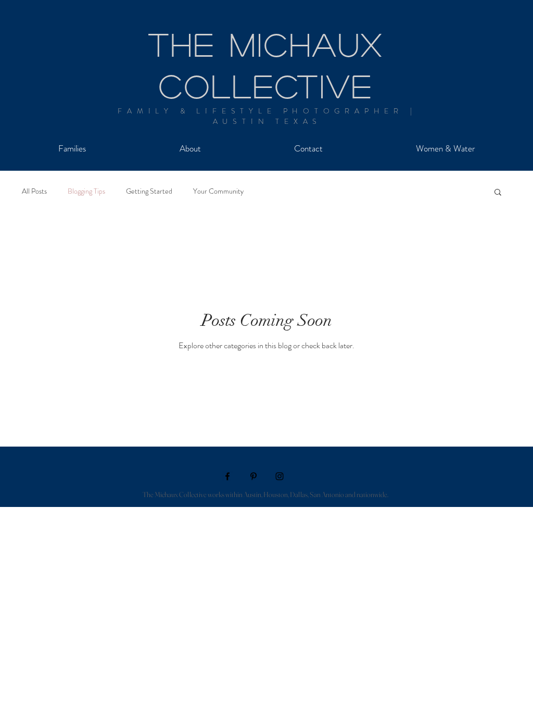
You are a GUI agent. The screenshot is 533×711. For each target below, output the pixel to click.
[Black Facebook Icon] (227, 476)
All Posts (34, 191)
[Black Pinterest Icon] (253, 476)
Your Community (218, 191)
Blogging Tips (86, 191)
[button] (498, 192)
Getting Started (149, 191)
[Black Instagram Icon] (279, 476)
